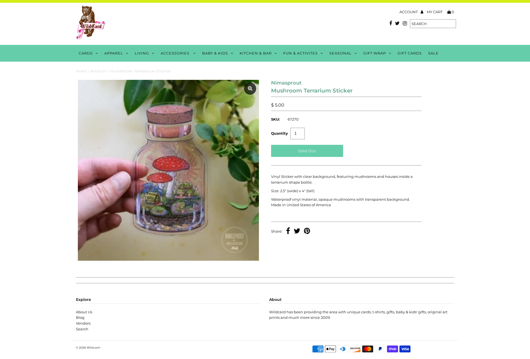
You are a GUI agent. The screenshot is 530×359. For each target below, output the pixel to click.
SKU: (275, 119)
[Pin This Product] (307, 231)
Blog (80, 317)
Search (82, 329)
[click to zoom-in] (250, 89)
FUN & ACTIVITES (300, 53)
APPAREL (113, 53)
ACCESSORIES (175, 53)
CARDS (86, 53)
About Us (84, 312)
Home (81, 71)
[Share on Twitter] (297, 231)
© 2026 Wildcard (88, 347)
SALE (433, 53)
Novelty (99, 71)
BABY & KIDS (215, 53)
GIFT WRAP (374, 53)
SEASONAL (340, 53)
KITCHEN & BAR (256, 53)
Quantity (279, 133)
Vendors (83, 323)
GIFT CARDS (410, 53)
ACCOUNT (408, 12)
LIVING (142, 53)
